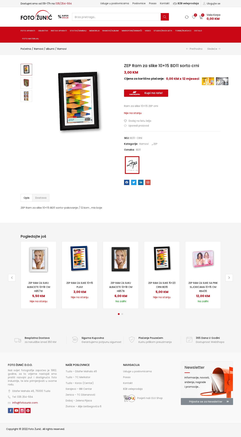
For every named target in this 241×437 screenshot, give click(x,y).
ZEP (155, 144)
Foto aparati (28, 30)
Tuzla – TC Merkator (78, 377)
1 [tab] (119, 314)
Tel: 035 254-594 (22, 397)
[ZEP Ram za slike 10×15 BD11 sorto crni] (126, 182)
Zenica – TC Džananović (80, 394)
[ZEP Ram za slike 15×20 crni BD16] (162, 259)
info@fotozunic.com (25, 402)
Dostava (40, 198)
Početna (26, 49)
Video (148, 30)
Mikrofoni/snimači (132, 30)
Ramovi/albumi (111, 30)
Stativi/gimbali (78, 30)
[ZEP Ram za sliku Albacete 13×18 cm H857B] (120, 259)
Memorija (94, 30)
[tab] (26, 198)
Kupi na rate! (153, 93)
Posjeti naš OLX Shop (150, 398)
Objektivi (43, 30)
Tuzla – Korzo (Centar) (80, 383)
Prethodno (196, 49)
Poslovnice (139, 3)
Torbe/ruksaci (183, 30)
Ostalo (198, 30)
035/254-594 (63, 3)
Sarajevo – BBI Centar (79, 389)
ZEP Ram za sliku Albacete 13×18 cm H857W (38, 287)
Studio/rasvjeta (163, 30)
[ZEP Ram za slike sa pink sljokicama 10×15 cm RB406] (203, 259)
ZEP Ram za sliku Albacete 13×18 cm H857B (120, 287)
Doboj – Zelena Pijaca (79, 400)
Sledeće (212, 49)
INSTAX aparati (59, 30)
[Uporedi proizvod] (49, 254)
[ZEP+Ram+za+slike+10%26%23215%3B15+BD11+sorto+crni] (133, 182)
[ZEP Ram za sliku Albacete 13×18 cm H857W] (38, 259)
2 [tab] (122, 314)
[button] (209, 17)
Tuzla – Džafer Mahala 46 (81, 371)
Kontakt (165, 3)
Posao (152, 3)
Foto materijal (30, 38)
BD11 (138, 149)
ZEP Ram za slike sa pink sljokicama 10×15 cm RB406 (203, 287)
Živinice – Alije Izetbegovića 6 (83, 406)
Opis (26, 198)
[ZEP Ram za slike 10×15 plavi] (79, 259)
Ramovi (62, 49)
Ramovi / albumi (44, 49)
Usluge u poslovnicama (114, 3)
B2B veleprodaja (188, 3)
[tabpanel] (38, 275)
